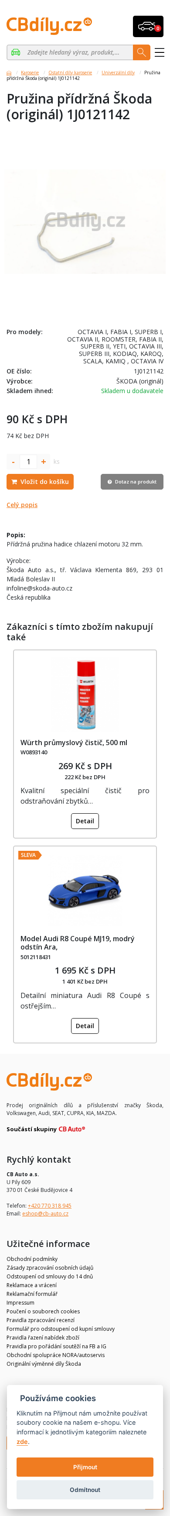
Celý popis (22, 505)
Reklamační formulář (32, 1294)
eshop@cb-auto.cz (45, 1213)
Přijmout (85, 1467)
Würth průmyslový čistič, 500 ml (73, 742)
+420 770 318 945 (49, 1205)
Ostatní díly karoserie (70, 72)
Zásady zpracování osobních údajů (50, 1267)
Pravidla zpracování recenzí (41, 1320)
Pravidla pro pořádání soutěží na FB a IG (56, 1346)
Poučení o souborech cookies (43, 1311)
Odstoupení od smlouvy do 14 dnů (50, 1276)
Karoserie (30, 72)
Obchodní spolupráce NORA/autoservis (56, 1355)
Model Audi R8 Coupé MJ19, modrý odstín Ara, (77, 943)
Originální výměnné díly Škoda (44, 1364)
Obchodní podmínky (32, 1259)
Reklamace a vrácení (32, 1285)
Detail (85, 821)
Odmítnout (85, 1489)
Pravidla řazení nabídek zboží (43, 1337)
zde (22, 1441)
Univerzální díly (118, 72)
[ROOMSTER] (16, 52)
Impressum (20, 1302)
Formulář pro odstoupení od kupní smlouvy (61, 1329)
